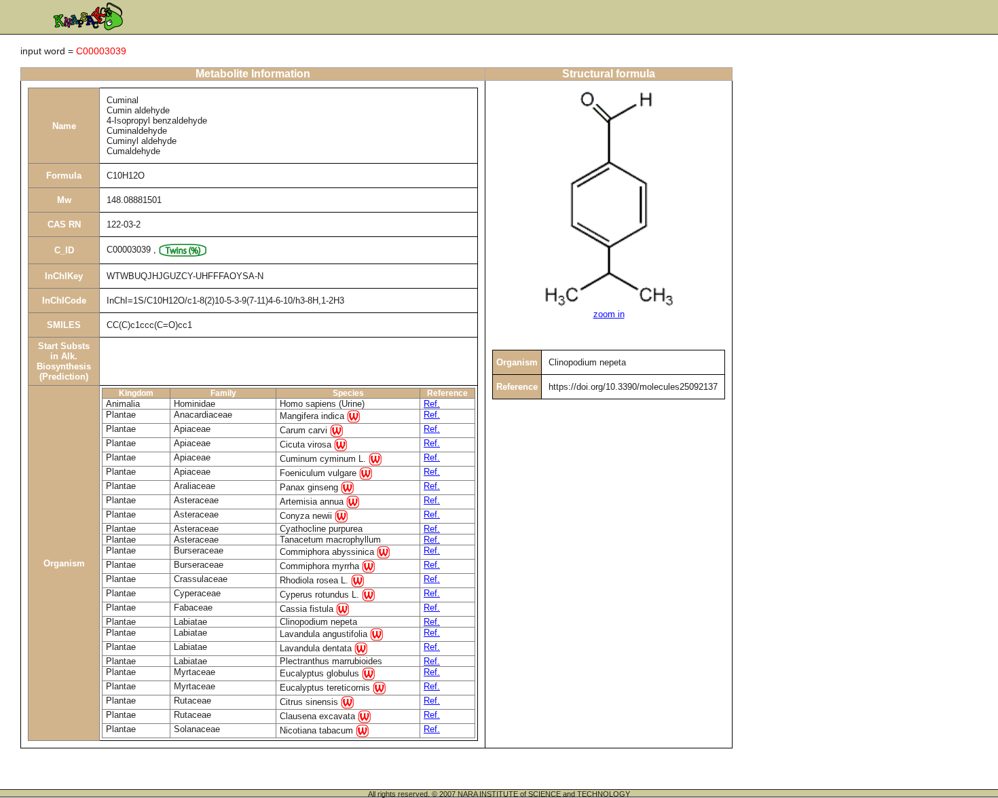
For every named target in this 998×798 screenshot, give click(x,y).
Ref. (432, 404)
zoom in (609, 314)
